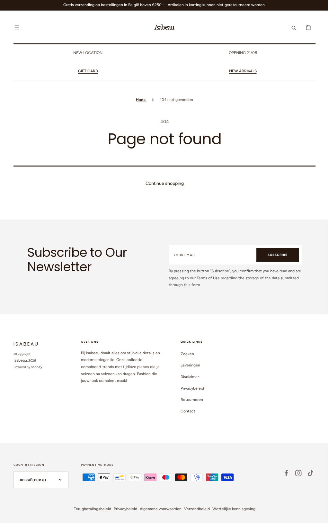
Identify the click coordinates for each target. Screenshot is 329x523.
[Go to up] (316, 514)
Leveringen (188, 365)
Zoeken (185, 354)
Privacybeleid (190, 388)
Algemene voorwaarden (158, 509)
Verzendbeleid (194, 509)
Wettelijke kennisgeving (231, 509)
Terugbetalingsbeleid (90, 509)
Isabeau (18, 360)
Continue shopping (162, 183)
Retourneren (189, 399)
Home (139, 99)
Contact (185, 411)
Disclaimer (187, 376)
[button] (14, 27)
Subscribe (274, 255)
